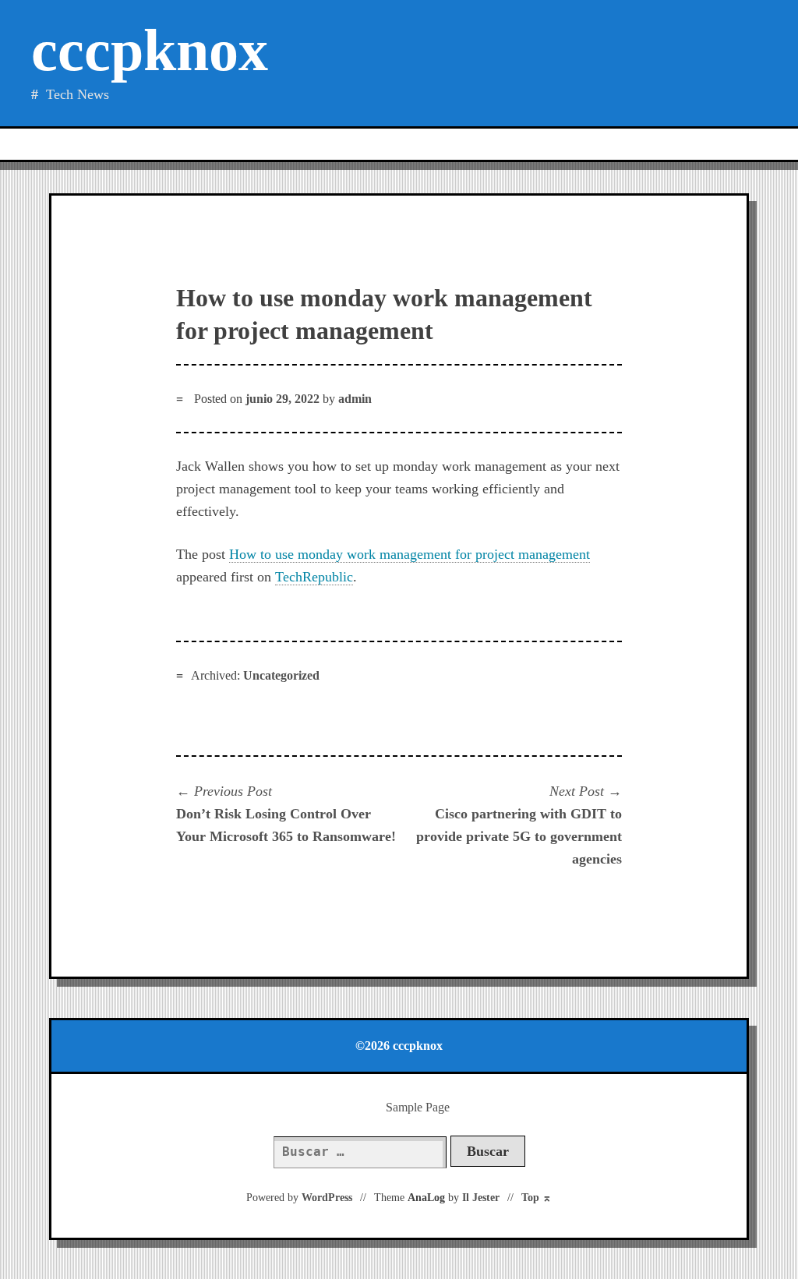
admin (355, 398)
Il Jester (481, 1197)
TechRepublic (314, 577)
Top (536, 1197)
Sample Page (418, 1107)
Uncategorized (281, 675)
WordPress (327, 1197)
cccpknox (149, 50)
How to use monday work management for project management (409, 554)
